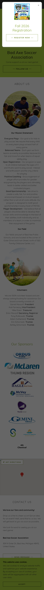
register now (22, 38)
